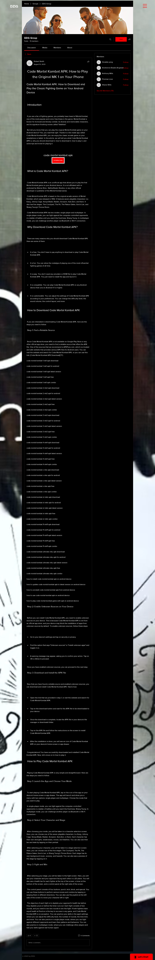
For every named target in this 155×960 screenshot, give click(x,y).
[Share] (88, 61)
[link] (31, 48)
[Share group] (129, 39)
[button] (145, 6)
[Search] (110, 39)
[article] (58, 503)
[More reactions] (36, 935)
